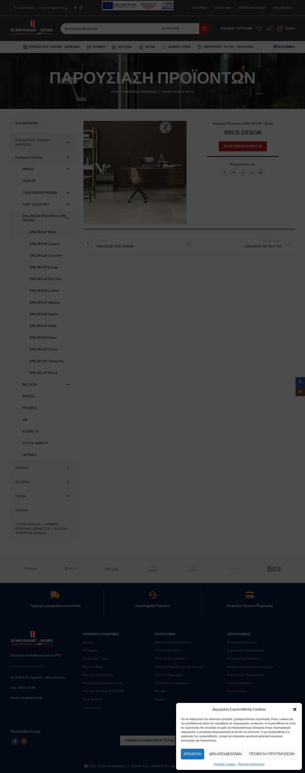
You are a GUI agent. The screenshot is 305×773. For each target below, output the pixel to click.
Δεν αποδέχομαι (225, 754)
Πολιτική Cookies (224, 764)
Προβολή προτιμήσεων (272, 754)
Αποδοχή (192, 754)
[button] (294, 709)
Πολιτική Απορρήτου (251, 764)
